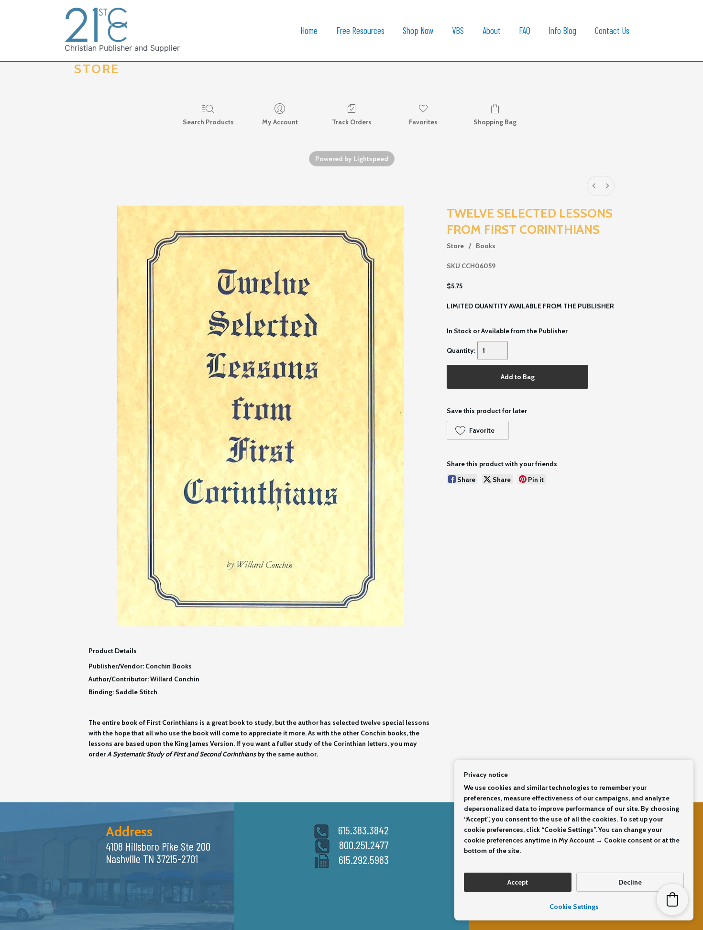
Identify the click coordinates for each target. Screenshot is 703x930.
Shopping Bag (494, 122)
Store (455, 245)
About (492, 30)
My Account (280, 122)
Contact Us (612, 30)
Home (309, 30)
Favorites (423, 122)
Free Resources (360, 30)
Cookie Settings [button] (574, 906)
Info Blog (562, 30)
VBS (458, 30)
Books (485, 245)
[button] (477, 430)
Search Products (208, 122)
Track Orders (352, 122)
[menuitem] (594, 186)
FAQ (524, 30)
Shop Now (418, 30)
